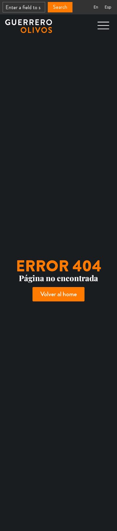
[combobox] (24, 7)
